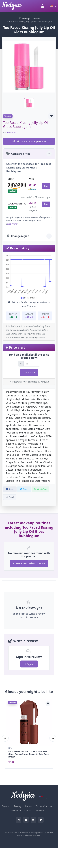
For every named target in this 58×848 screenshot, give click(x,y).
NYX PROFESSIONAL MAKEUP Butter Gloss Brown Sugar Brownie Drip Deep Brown (28, 754)
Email (11, 497)
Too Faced (11, 132)
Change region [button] (20, 236)
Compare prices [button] (20, 153)
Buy (46, 186)
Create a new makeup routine (29, 563)
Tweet (25, 489)
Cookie (28, 806)
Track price (29, 372)
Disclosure (12, 223)
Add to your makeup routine (31, 141)
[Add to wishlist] (51, 116)
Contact (28, 810)
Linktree (40, 810)
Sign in (30, 663)
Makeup (26, 18)
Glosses (36, 18)
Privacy (17, 806)
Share (11, 489)
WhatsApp (42, 489)
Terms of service (44, 806)
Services (6, 806)
